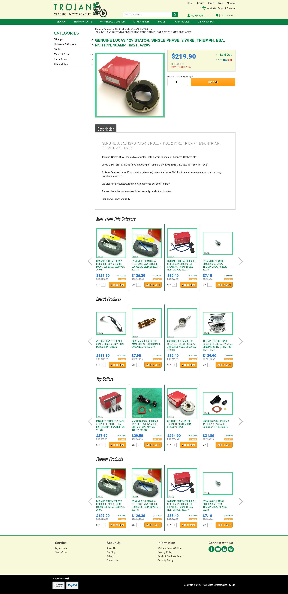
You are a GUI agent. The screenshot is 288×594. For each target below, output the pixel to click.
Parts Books (181, 21)
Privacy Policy (165, 552)
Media (211, 3)
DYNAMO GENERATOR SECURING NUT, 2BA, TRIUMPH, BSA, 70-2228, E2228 (215, 265)
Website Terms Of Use (170, 548)
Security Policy (165, 560)
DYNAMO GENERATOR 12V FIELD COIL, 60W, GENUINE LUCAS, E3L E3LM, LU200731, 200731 (110, 265)
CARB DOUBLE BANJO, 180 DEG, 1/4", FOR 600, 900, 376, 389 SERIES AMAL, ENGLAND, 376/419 (181, 345)
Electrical (119, 29)
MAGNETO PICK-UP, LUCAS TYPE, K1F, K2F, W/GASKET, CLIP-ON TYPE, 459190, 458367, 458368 (145, 425)
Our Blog (111, 552)
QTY (98, 285)
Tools (161, 21)
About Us (231, 3)
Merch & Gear (205, 21)
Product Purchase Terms (171, 556)
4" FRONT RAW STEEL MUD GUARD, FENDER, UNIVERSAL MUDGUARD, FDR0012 (110, 344)
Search (61, 21)
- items (226, 15)
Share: (219, 59)
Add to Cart (117, 284)
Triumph (108, 29)
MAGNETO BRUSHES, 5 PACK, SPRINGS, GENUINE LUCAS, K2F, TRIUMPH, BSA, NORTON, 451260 (110, 425)
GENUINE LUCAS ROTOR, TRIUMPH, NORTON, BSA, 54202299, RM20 (179, 424)
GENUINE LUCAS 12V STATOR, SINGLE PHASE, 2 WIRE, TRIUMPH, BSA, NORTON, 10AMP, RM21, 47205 (143, 32)
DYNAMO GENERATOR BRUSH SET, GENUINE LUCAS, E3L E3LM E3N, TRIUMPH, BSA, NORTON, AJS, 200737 (181, 265)
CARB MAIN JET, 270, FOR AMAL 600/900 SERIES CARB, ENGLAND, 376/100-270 (146, 344)
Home (98, 29)
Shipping (200, 3)
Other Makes (142, 21)
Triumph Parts (83, 21)
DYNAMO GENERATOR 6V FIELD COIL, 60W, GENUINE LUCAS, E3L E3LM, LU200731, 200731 (146, 265)
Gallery (110, 556)
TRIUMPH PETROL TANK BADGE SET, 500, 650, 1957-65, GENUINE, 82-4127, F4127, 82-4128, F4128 (217, 345)
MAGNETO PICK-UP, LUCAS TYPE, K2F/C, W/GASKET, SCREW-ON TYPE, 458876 (216, 424)
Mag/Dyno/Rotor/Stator (138, 29)
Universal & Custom (112, 21)
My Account (61, 548)
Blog (220, 3)
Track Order (61, 552)
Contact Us (112, 560)
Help (190, 3)
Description (105, 129)
